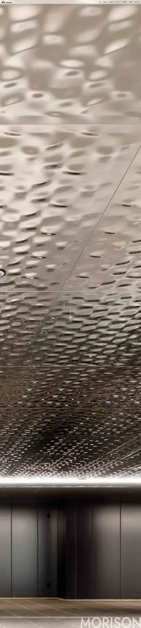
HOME (100, 2)
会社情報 (124, 2)
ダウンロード (117, 2)
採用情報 (131, 2)
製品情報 (105, 2)
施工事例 (111, 2)
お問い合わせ (137, 2)
